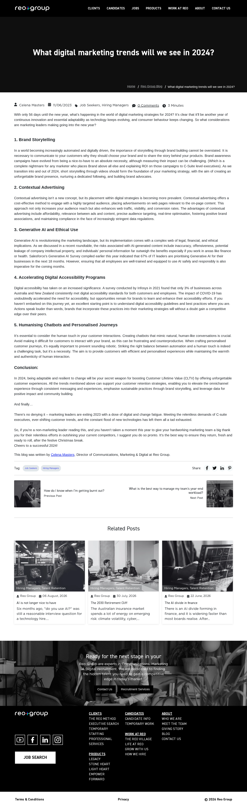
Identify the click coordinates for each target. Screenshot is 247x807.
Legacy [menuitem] (94, 759)
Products (153, 8)
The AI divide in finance (181, 603)
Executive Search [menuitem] (104, 724)
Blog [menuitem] (166, 734)
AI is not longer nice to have (36, 603)
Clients (94, 8)
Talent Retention (54, 588)
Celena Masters (32, 105)
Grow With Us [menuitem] (136, 749)
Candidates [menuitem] (134, 713)
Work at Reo (178, 8)
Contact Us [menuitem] (171, 739)
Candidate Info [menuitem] (138, 719)
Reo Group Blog (151, 86)
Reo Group (28, 596)
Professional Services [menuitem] (100, 741)
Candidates (116, 8)
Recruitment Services (135, 689)
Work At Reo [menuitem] (135, 734)
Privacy (123, 799)
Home (131, 86)
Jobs (135, 8)
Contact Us (221, 8)
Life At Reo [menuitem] (134, 744)
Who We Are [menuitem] (172, 719)
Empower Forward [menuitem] (96, 776)
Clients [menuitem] (95, 713)
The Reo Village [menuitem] (138, 739)
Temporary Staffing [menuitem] (98, 731)
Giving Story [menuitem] (172, 729)
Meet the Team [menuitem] (174, 724)
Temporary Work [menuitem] (139, 724)
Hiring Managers (115, 105)
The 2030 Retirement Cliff (109, 603)
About (200, 8)
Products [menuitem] (97, 754)
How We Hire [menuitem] (135, 754)
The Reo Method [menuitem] (102, 719)
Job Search (35, 757)
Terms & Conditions (29, 799)
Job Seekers (90, 105)
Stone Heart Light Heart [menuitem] (99, 766)
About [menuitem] (167, 713)
